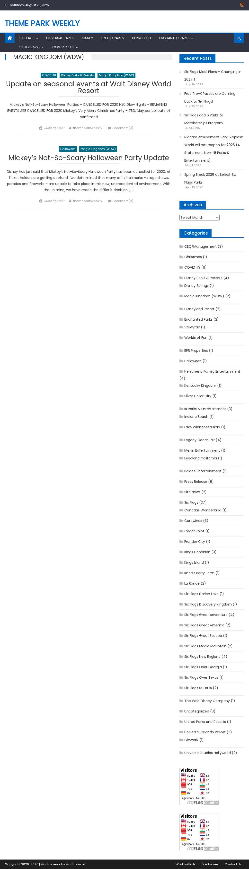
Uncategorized (196, 711)
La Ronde (192, 583)
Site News (192, 492)
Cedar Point (194, 531)
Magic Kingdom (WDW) (116, 75)
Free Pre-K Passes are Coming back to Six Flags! (209, 97)
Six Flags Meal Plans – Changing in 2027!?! (212, 75)
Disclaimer (210, 864)
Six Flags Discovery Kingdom (208, 604)
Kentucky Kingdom (200, 385)
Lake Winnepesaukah (202, 427)
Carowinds (193, 520)
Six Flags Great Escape (203, 635)
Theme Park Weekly (42, 23)
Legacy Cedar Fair (199, 440)
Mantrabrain (75, 864)
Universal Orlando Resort (205, 732)
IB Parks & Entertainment (205, 408)
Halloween (68, 149)
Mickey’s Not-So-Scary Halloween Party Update (89, 159)
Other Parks (30, 47)
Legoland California (200, 458)
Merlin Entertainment (202, 450)
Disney (87, 37)
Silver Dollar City (197, 396)
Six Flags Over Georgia (203, 667)
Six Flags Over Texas (201, 677)
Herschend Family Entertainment (212, 371)
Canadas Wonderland (202, 510)
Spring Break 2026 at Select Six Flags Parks (210, 178)
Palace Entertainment (203, 471)
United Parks (112, 37)
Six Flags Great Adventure (206, 614)
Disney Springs (196, 285)
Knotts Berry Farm (199, 573)
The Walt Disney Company (207, 700)
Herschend (141, 37)
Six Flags (27, 37)
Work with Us (186, 864)
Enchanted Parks (174, 37)
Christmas (193, 257)
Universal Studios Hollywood (207, 752)
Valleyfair (192, 327)
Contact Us (63, 47)
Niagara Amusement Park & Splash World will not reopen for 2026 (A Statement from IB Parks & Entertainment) (213, 149)
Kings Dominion (197, 552)
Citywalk (191, 739)
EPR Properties (196, 350)
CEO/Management (200, 246)
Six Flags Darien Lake (201, 593)
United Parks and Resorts (205, 721)
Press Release (195, 481)
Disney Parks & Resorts (77, 75)
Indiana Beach (196, 416)
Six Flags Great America (204, 625)
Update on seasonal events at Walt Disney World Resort (88, 88)
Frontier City (194, 541)
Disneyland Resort (199, 309)
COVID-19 (49, 75)
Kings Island (194, 562)
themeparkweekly (87, 128)
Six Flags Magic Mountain (205, 646)
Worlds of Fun (195, 337)
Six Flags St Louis (198, 687)
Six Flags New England (202, 656)
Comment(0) (122, 128)
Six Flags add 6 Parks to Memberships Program (203, 119)
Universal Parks (60, 37)
